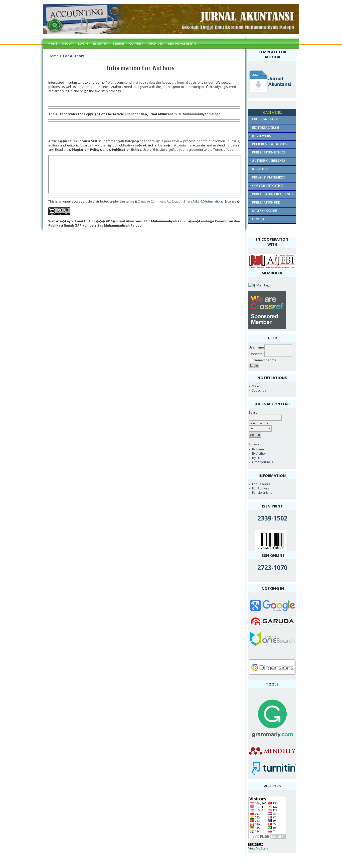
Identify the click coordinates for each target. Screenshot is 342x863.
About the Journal (175, 82)
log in (69, 91)
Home (52, 43)
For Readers (261, 484)
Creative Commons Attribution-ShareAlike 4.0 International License (187, 201)
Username (256, 347)
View (255, 386)
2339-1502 (272, 518)
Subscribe (259, 390)
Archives (155, 43)
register (142, 87)
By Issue (258, 449)
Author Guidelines (96, 87)
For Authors (260, 488)
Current (136, 43)
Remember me (265, 360)
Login (83, 43)
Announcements (182, 43)
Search (118, 43)
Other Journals (262, 462)
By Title (257, 458)
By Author (259, 453)
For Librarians (262, 492)
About (67, 43)
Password (256, 354)
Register (100, 43)
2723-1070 (272, 567)
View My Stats (258, 848)
